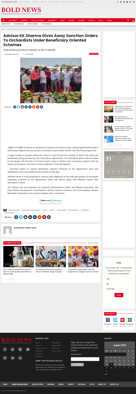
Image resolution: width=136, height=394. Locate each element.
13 (119, 361)
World (71, 20)
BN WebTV (52, 20)
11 (111, 361)
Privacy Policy (65, 2)
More (109, 20)
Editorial (81, 384)
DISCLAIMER (55, 343)
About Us (27, 2)
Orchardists (85, 210)
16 (132, 361)
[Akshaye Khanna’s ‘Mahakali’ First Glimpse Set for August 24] (108, 119)
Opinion (24, 20)
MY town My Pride (74, 210)
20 (120, 364)
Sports (91, 20)
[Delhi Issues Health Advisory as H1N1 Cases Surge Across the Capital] (108, 139)
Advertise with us (53, 2)
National (50, 384)
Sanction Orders (9, 213)
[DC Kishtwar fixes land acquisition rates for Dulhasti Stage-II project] (51, 256)
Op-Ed (92, 384)
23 (133, 364)
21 (124, 364)
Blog (101, 20)
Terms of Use (56, 351)
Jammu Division (61, 210)
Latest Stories (32, 24)
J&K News (12, 20)
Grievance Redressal (77, 2)
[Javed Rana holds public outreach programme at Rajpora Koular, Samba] (83, 256)
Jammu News (5, 24)
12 (115, 361)
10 (106, 361)
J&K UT (45, 210)
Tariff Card (43, 2)
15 (128, 361)
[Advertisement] (96, 10)
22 (128, 364)
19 (115, 364)
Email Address (76, 354)
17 (106, 364)
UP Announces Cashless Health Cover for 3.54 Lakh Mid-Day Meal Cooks (124, 128)
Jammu (52, 210)
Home (21, 2)
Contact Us (35, 2)
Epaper (81, 20)
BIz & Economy (37, 20)
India (63, 20)
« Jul (105, 374)
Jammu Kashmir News (20, 384)
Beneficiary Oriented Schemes (31, 210)
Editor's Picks (94, 54)
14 (124, 361)
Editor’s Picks (37, 384)
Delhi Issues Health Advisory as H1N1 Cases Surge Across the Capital (123, 138)
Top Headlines (46, 24)
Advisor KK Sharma (14, 210)
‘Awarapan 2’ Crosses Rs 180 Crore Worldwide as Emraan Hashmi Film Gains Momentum (124, 109)
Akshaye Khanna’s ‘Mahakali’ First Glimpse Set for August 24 (124, 118)
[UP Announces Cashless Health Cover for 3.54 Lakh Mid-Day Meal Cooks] (108, 129)
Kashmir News (19, 24)
